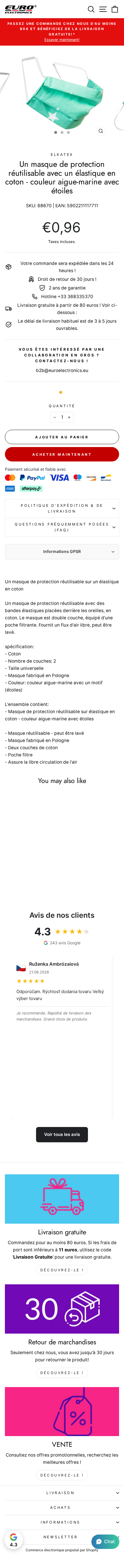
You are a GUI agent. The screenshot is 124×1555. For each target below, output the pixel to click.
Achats (60, 1507)
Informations (60, 1522)
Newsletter (61, 1537)
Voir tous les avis (62, 1134)
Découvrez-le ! (62, 1270)
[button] (105, 1541)
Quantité (62, 406)
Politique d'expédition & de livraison (62, 508)
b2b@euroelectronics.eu (62, 370)
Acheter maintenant (62, 454)
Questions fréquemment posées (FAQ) (62, 527)
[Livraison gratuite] (62, 1199)
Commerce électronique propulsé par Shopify (62, 1550)
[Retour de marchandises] (62, 1309)
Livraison (60, 1493)
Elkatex (62, 154)
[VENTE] (62, 1411)
